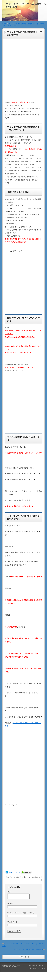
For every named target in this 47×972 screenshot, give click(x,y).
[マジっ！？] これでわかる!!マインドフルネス (22, 966)
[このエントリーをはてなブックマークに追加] (7, 872)
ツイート (17, 872)
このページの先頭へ (38, 968)
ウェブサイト (12, 922)
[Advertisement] (23, 71)
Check (11, 872)
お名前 (10, 903)
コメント (10, 892)
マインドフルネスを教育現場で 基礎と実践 (28, 949)
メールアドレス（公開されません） (21, 913)
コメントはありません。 (16, 877)
